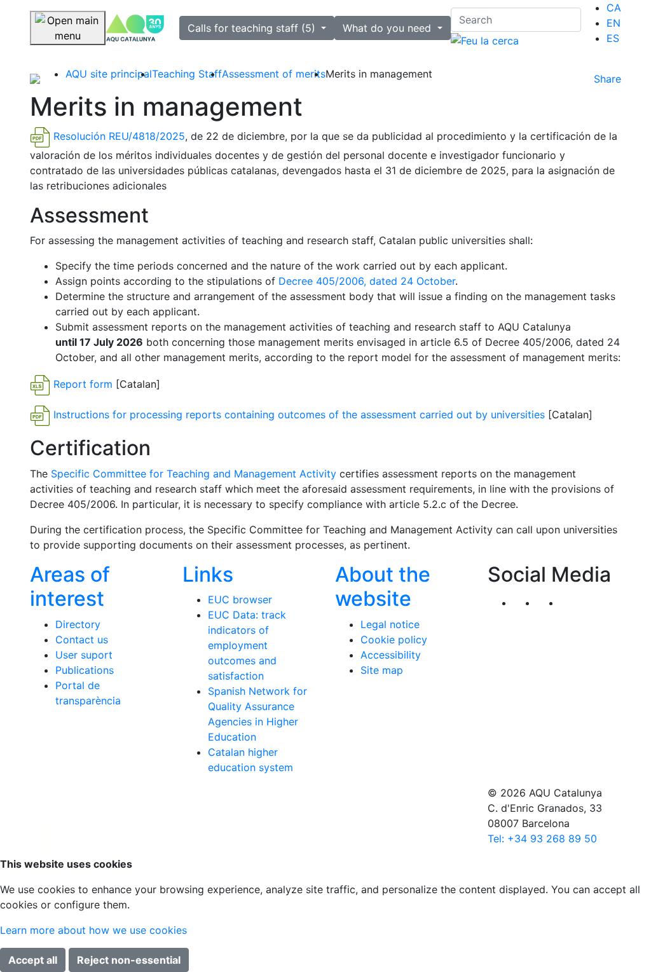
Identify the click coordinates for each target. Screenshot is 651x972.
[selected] (135, 28)
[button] (572, 602)
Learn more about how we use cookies (93, 930)
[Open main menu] (68, 28)
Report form (83, 384)
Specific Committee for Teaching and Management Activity (193, 473)
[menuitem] (613, 7)
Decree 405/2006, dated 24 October (366, 281)
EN (613, 23)
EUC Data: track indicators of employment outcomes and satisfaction (247, 645)
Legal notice (390, 624)
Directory (77, 624)
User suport (84, 654)
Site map (381, 670)
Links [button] (207, 574)
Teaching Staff (187, 73)
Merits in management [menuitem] (379, 73)
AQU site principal (108, 73)
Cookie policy (393, 639)
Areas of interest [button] (70, 586)
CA (613, 7)
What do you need (388, 28)
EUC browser (240, 599)
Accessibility (390, 654)
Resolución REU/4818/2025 (119, 136)
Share (607, 78)
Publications (84, 670)
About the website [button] (382, 586)
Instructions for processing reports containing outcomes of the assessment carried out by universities (299, 415)
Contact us (81, 639)
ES (612, 38)
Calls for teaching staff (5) (253, 28)
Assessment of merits (274, 73)
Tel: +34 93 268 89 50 (542, 838)
